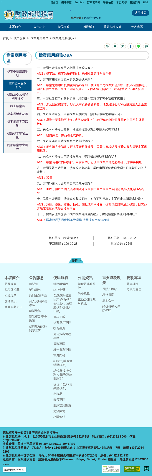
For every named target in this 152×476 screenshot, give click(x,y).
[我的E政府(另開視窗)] (146, 469)
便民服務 (64, 26)
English (79, 2)
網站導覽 (66, 2)
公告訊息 (39, 26)
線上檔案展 (17, 106)
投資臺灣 (59, 328)
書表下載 (59, 316)
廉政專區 (59, 343)
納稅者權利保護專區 (111, 308)
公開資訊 (88, 26)
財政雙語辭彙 (62, 405)
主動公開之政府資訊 (87, 301)
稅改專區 (137, 26)
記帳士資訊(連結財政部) (62, 362)
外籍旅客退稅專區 (62, 336)
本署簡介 (15, 26)
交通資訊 (10, 301)
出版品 (57, 393)
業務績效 (35, 289)
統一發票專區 (62, 349)
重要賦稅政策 (112, 26)
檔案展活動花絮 (17, 113)
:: (70, 12)
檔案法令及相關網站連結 (17, 96)
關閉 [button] (75, 260)
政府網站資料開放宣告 (38, 328)
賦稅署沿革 (12, 289)
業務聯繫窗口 (13, 307)
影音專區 (59, 399)
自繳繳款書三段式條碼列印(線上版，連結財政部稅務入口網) (62, 303)
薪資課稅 (132, 284)
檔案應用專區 (39, 38)
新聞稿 (33, 284)
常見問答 (121, 2)
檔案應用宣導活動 (17, 123)
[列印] (146, 46)
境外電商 (108, 294)
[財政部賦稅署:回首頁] (32, 14)
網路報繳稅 (60, 284)
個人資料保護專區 (38, 303)
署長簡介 (10, 284)
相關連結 (59, 416)
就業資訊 (35, 310)
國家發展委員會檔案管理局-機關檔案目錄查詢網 (77, 219)
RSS (145, 2)
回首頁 (54, 2)
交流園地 (59, 411)
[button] (107, 46)
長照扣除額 (109, 289)
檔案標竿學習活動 (17, 135)
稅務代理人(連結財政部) (62, 386)
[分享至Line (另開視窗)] (138, 46)
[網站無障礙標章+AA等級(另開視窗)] (132, 469)
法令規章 (84, 293)
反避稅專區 (134, 289)
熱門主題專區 (38, 295)
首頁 (6, 38)
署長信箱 (108, 2)
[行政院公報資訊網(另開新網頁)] (111, 469)
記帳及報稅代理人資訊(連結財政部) (62, 374)
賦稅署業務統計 (87, 285)
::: (2, 2)
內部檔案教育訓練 (17, 147)
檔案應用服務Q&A (18, 85)
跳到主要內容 (9, 2)
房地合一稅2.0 (92, 17)
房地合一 (108, 300)
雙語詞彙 (135, 2)
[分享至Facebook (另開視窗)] (131, 46)
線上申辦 (59, 289)
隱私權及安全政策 (38, 318)
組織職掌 (10, 295)
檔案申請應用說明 (17, 73)
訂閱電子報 (93, 2)
